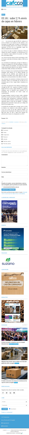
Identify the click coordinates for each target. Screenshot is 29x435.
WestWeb (11, 122)
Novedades (4, 325)
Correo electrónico (6, 172)
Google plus (6, 134)
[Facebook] (2, 392)
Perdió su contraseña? (6, 412)
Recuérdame (13, 408)
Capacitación (5, 423)
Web (2, 177)
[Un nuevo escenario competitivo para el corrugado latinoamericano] (14, 334)
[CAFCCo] (14, 6)
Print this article (7, 143)
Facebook (5, 130)
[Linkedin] (10, 392)
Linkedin (5, 139)
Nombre (3, 167)
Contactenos (6, 417)
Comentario (4, 154)
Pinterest (5, 137)
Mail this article (7, 141)
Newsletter (5, 426)
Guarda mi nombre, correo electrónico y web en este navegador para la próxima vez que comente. (14, 184)
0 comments (16, 122)
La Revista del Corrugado (8, 420)
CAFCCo (8, 430)
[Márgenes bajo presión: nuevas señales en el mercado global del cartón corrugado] (14, 353)
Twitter (4, 132)
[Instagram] (14, 392)
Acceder (4, 408)
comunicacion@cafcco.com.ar (11, 187)
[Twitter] (6, 392)
